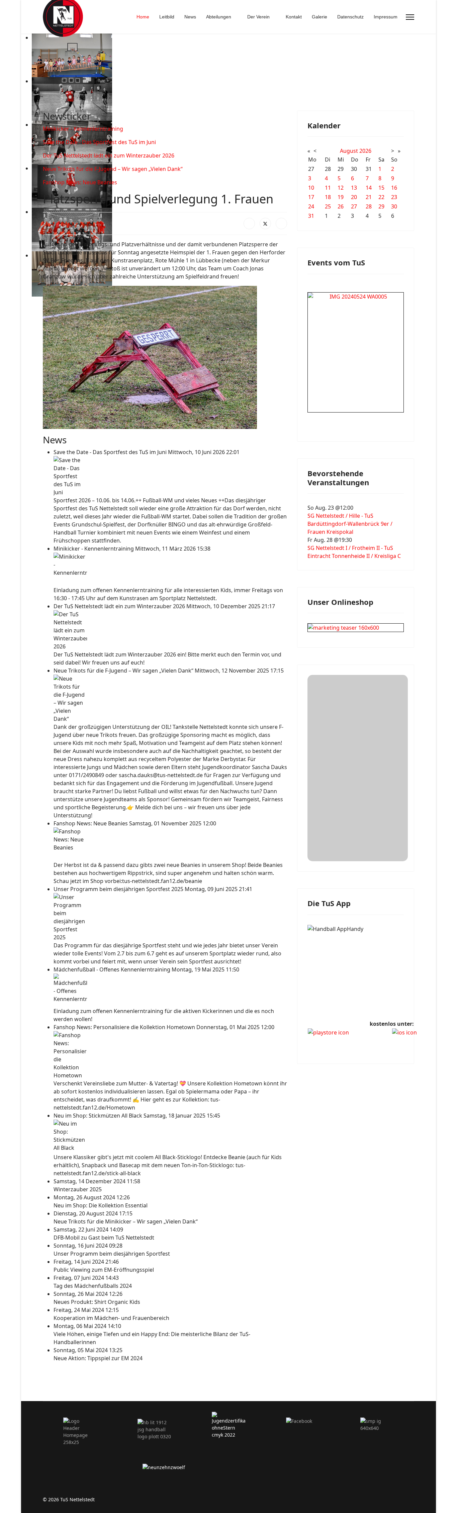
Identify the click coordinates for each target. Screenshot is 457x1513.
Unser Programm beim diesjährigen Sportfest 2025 (119, 889)
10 (311, 187)
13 (354, 187)
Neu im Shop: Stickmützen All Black (99, 1115)
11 (328, 187)
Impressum (385, 16)
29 (381, 206)
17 (311, 197)
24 (311, 206)
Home (142, 16)
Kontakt (294, 16)
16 (394, 187)
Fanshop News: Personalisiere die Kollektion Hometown (125, 1027)
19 (341, 197)
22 (381, 197)
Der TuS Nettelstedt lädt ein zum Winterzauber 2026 (108, 155)
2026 (365, 150)
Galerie (319, 16)
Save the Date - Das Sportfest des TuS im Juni (99, 142)
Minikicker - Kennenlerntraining (83, 128)
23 (394, 197)
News (190, 16)
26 (341, 206)
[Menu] (410, 17)
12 (341, 187)
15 (381, 187)
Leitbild (166, 16)
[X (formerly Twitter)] (265, 223)
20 (354, 197)
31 (311, 215)
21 (369, 197)
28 (369, 206)
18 (328, 197)
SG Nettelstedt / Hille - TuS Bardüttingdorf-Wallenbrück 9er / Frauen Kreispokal (349, 523)
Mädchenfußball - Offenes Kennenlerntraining (113, 969)
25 (328, 206)
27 (354, 206)
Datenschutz (350, 16)
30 (394, 206)
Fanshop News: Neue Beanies (80, 182)
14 (369, 187)
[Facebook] (249, 223)
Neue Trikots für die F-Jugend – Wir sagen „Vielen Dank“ (113, 169)
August (349, 150)
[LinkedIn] (281, 223)
